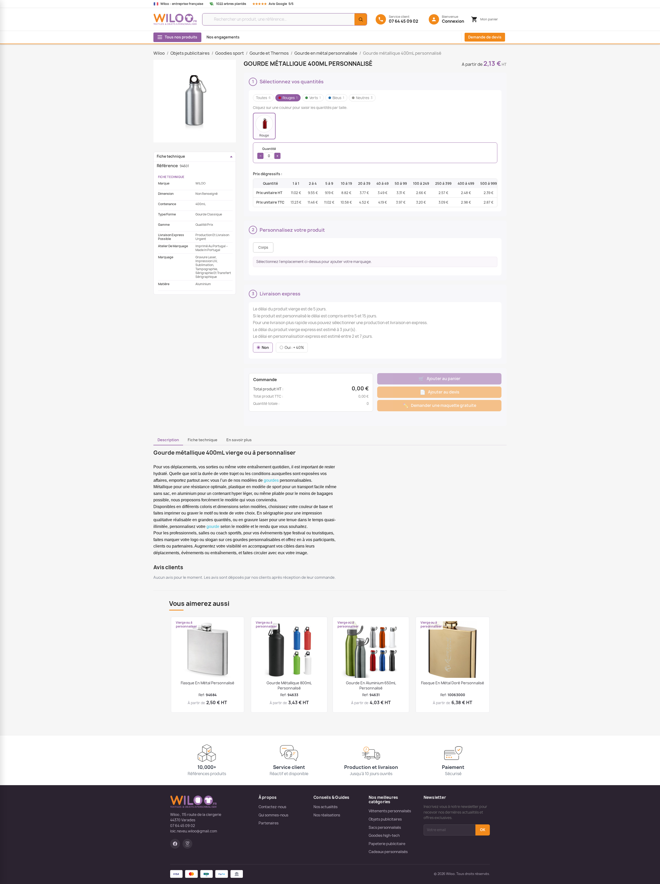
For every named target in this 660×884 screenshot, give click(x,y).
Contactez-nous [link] (272, 807)
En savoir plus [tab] (239, 440)
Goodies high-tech (384, 835)
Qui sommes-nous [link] (273, 815)
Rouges (290, 97)
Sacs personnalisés (385, 827)
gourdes (271, 480)
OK (482, 829)
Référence (167, 165)
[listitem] (264, 126)
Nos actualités (325, 807)
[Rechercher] (360, 19)
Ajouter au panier (439, 378)
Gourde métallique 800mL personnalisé (289, 685)
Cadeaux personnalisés (388, 851)
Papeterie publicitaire (387, 843)
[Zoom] (194, 101)
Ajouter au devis (439, 392)
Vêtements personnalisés (390, 811)
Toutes (263, 97)
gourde (213, 526)
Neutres (364, 97)
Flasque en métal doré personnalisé (452, 682)
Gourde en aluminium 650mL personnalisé (371, 685)
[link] (278, 4)
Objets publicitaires (385, 819)
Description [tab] (168, 440)
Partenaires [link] (268, 823)
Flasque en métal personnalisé (207, 682)
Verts (315, 97)
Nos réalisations (327, 815)
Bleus (338, 97)
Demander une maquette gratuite (439, 405)
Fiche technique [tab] (202, 440)
